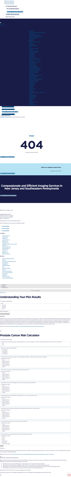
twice (3, 440)
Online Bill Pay (32, 63)
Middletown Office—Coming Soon (37, 92)
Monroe (31, 93)
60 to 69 (4, 308)
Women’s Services (33, 57)
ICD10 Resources (33, 81)
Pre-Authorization (33, 76)
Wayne (30, 100)
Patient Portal (32, 64)
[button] (11, 6)
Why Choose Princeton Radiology (37, 32)
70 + (3, 309)
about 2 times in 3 (6, 365)
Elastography (32, 44)
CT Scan (31, 43)
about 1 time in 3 (5, 363)
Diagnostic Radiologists (34, 35)
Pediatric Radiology (33, 48)
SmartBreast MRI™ (33, 52)
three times (4, 441)
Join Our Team (32, 104)
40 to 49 (4, 305)
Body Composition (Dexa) (35, 41)
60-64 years (5, 351)
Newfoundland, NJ (6, 248)
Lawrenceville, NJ (6, 239)
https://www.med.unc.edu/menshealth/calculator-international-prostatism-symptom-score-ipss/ (33, 454)
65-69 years (5, 352)
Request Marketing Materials (35, 79)
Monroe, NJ (4, 245)
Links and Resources (33, 71)
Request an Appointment (35, 61)
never (3, 360)
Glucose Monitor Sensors (35, 69)
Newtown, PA (32, 97)
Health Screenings (33, 45)
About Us (31, 31)
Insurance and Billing (34, 67)
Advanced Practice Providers (36, 36)
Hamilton (31, 87)
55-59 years (5, 350)
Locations (31, 83)
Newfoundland (32, 96)
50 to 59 (4, 306)
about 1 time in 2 (5, 364)
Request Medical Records (35, 68)
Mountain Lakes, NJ (6, 246)
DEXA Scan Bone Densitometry (9, 261)
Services (31, 40)
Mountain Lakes (32, 95)
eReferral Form (32, 77)
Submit (1, 445)
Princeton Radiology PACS (35, 75)
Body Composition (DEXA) (8, 258)
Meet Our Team (32, 33)
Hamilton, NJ (5, 238)
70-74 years (5, 354)
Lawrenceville (32, 88)
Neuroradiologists (33, 37)
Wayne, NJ (4, 251)
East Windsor (32, 84)
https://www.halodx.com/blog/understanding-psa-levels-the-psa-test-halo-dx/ (27, 326)
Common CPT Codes (34, 80)
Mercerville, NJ (5, 242)
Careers (31, 103)
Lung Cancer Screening (7, 272)
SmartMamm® (32, 53)
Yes (3, 345)
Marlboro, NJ (5, 241)
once (3, 438)
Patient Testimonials (33, 72)
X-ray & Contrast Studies (34, 59)
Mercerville (31, 91)
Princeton (31, 99)
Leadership (31, 39)
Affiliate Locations (33, 101)
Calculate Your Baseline (4, 313)
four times (4, 442)
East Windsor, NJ (6, 235)
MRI (30, 47)
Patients (31, 60)
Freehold (31, 85)
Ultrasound (31, 56)
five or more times (6, 444)
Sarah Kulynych (5, 117)
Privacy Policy (5, 287)
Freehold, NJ (5, 237)
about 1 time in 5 (5, 361)
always (3, 367)
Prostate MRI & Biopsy (34, 51)
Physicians (31, 73)
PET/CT (31, 49)
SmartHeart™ (32, 55)
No (3, 343)
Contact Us (4, 284)
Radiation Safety (33, 65)
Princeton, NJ (5, 249)
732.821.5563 (6, 218)
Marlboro (31, 89)
